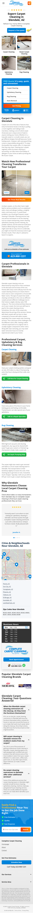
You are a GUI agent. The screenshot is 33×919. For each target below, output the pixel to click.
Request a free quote (16, 30)
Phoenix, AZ (7, 592)
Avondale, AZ (7, 600)
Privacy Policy (25, 910)
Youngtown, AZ (8, 589)
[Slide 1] (13, 537)
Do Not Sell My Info (8, 910)
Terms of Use (18, 910)
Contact (4, 850)
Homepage (5, 844)
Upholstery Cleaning (14, 92)
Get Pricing (16, 106)
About (4, 847)
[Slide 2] (15, 537)
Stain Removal (12, 101)
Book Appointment (16, 659)
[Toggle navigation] (3, 3)
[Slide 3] (17, 537)
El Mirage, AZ (7, 597)
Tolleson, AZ (7, 595)
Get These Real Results (16, 200)
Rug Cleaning (11, 96)
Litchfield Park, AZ (9, 603)
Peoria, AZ (6, 584)
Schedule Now (16, 862)
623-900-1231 (18, 256)
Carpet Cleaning (12, 88)
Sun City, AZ (7, 586)
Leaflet (29, 579)
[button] (16, 565)
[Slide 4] (19, 537)
